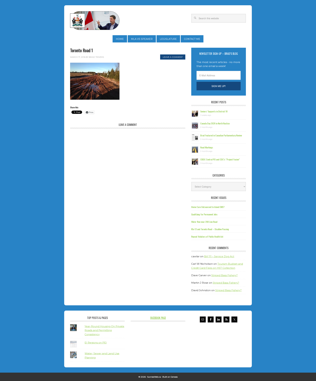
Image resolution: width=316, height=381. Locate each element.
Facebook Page (158, 318)
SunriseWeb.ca (154, 377)
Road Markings (206, 147)
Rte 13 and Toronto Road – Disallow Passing (210, 229)
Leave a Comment (173, 57)
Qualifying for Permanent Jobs (204, 214)
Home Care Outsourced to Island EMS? (207, 207)
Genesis (174, 377)
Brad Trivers (94, 20)
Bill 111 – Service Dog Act (219, 256)
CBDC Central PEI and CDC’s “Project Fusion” (220, 159)
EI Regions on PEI (96, 342)
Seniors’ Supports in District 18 (213, 111)
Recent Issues (218, 198)
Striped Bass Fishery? (224, 275)
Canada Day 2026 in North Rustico (215, 123)
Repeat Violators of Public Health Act (207, 236)
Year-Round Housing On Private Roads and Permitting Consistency (104, 330)
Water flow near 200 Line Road (204, 221)
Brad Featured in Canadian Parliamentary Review (221, 135)
